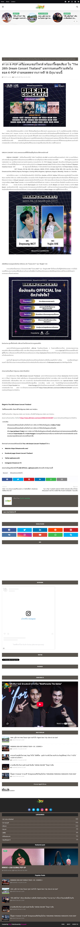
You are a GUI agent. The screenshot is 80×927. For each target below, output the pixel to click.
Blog (9, 924)
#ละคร (40, 829)
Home (2, 1)
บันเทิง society (8, 77)
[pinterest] (75, 1)
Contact (13, 1)
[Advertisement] (40, 39)
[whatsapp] (55, 535)
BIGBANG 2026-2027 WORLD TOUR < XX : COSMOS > (26, 746)
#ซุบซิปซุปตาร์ (40, 840)
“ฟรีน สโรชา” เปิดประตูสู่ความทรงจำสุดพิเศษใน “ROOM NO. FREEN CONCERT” (19, 17)
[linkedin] (40, 530)
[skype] (78, 1)
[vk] (9, 535)
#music (40, 826)
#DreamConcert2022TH (16, 473)
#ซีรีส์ (40, 833)
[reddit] (55, 530)
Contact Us (75, 924)
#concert (11, 59)
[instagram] (72, 1)
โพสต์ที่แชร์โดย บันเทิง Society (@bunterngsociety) (28, 644)
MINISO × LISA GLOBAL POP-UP (14, 867)
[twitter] (69, 1)
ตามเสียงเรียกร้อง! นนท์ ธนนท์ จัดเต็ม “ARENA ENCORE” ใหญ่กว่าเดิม (32, 765)
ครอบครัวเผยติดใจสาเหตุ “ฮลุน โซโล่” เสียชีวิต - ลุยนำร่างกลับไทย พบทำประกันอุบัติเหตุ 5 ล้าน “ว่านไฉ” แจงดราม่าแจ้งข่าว (43, 757)
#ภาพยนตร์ (40, 823)
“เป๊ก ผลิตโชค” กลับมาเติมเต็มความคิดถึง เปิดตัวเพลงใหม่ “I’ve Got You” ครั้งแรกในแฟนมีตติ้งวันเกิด (71, 17)
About (7, 1)
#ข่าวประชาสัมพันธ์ (40, 819)
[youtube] (40, 535)
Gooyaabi (23, 924)
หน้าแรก (5, 59)
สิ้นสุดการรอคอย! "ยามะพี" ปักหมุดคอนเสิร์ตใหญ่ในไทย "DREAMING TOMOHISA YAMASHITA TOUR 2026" (43, 774)
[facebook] (65, 1)
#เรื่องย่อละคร (40, 836)
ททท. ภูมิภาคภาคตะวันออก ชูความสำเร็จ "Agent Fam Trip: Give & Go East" (44, 17)
